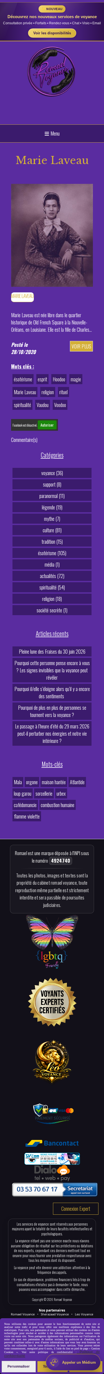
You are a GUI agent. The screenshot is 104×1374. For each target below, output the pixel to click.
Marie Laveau (25, 392)
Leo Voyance (84, 1314)
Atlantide (77, 782)
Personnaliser (18, 1366)
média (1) (52, 564)
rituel (63, 392)
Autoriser (47, 425)
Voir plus (81, 346)
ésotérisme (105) (52, 553)
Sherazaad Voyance (55, 1314)
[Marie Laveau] (52, 234)
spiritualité (22, 404)
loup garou (22, 793)
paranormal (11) (52, 495)
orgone (32, 782)
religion (48, 392)
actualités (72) (52, 575)
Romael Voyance (23, 1314)
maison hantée (54, 782)
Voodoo (60, 404)
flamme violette (27, 816)
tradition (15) (52, 541)
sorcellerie (43, 793)
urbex (61, 793)
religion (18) (52, 598)
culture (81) (52, 530)
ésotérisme (23, 379)
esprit (42, 379)
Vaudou (43, 404)
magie (76, 379)
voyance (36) (52, 473)
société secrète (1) (52, 610)
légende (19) (52, 507)
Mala (18, 782)
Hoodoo (59, 379)
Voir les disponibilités (52, 33)
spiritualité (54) (52, 587)
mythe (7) (52, 518)
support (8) (52, 484)
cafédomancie (25, 804)
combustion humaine (57, 804)
